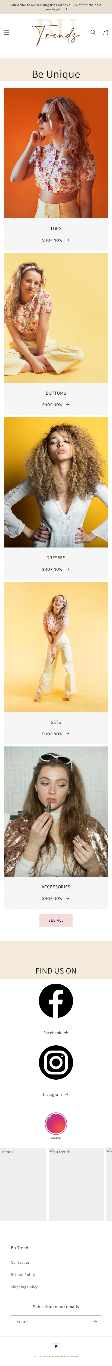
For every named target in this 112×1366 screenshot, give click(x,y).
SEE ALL (56, 920)
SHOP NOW (52, 240)
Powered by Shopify (66, 1356)
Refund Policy (23, 1274)
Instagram (52, 1094)
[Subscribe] (95, 1321)
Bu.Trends (48, 1356)
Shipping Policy (24, 1286)
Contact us (20, 1262)
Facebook (52, 1032)
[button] (7, 32)
